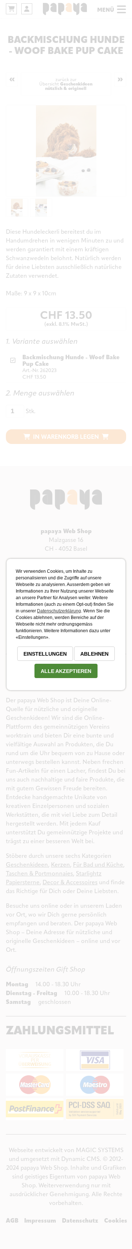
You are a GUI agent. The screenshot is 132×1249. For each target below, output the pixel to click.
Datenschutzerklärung (59, 610)
